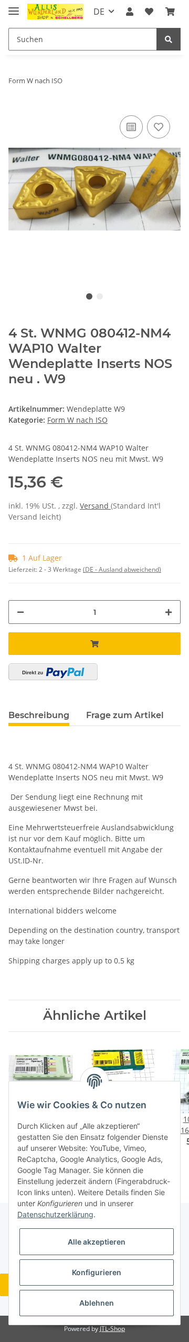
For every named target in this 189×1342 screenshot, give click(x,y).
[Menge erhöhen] (168, 612)
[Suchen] (168, 39)
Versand (95, 506)
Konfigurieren (96, 1272)
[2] (53, 671)
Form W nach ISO (77, 420)
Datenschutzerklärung (55, 1214)
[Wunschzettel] (149, 11)
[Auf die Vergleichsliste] (131, 126)
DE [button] (98, 11)
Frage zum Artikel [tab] (125, 715)
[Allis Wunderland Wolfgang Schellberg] (55, 12)
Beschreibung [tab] (38, 715)
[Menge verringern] (20, 612)
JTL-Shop (112, 1328)
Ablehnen (96, 1302)
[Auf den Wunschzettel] (158, 126)
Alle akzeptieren (96, 1241)
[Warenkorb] (170, 11)
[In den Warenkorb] (94, 643)
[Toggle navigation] (13, 6)
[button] (129, 11)
